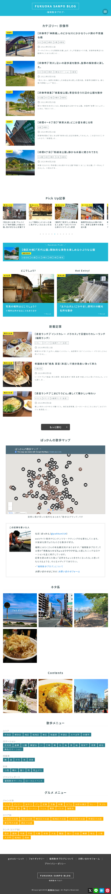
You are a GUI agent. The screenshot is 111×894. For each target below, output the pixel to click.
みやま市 (75, 734)
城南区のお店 (59, 818)
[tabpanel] (14, 215)
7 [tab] (57, 234)
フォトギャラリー (37, 858)
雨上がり (37, 770)
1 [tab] (40, 234)
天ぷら (102, 804)
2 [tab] (43, 234)
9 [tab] (63, 234)
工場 (48, 745)
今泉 (22, 833)
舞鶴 (85, 833)
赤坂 (46, 833)
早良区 (64, 734)
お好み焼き (80, 804)
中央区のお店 (11, 818)
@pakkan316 (59, 533)
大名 (53, 833)
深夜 (31, 759)
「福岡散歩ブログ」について (49, 566)
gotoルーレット (16, 858)
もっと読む (56, 427)
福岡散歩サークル (13, 780)
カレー (93, 804)
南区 (27, 734)
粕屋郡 (53, 734)
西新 (27, 837)
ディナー (18, 804)
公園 (24, 745)
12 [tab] (72, 234)
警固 (61, 833)
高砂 (6, 833)
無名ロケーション (13, 749)
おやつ (28, 804)
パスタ (61, 808)
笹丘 (92, 833)
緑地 (101, 745)
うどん (43, 808)
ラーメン (33, 808)
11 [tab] (69, 234)
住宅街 (7, 745)
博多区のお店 (42, 818)
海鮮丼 (70, 808)
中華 (60, 804)
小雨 (6, 770)
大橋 (38, 833)
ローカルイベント (34, 780)
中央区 (7, 734)
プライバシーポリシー (55, 863)
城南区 (36, 734)
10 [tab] (66, 234)
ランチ (7, 804)
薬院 (14, 833)
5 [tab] (51, 234)
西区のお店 (27, 822)
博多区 (18, 734)
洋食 (52, 804)
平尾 (30, 833)
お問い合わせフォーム (69, 571)
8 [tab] (60, 234)
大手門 (7, 837)
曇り (22, 770)
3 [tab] (46, 234)
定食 (45, 804)
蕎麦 (52, 808)
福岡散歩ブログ (54, 890)
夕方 (17, 759)
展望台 (33, 745)
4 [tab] (49, 234)
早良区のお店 (95, 818)
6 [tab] (54, 234)
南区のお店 (27, 818)
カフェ (69, 804)
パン (37, 804)
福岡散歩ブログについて (61, 858)
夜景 (93, 745)
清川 (69, 833)
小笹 (100, 833)
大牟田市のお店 (77, 818)
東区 (45, 734)
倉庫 (17, 745)
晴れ (14, 770)
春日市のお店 (11, 822)
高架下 (84, 745)
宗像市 (86, 734)
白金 (77, 833)
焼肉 (12, 808)
